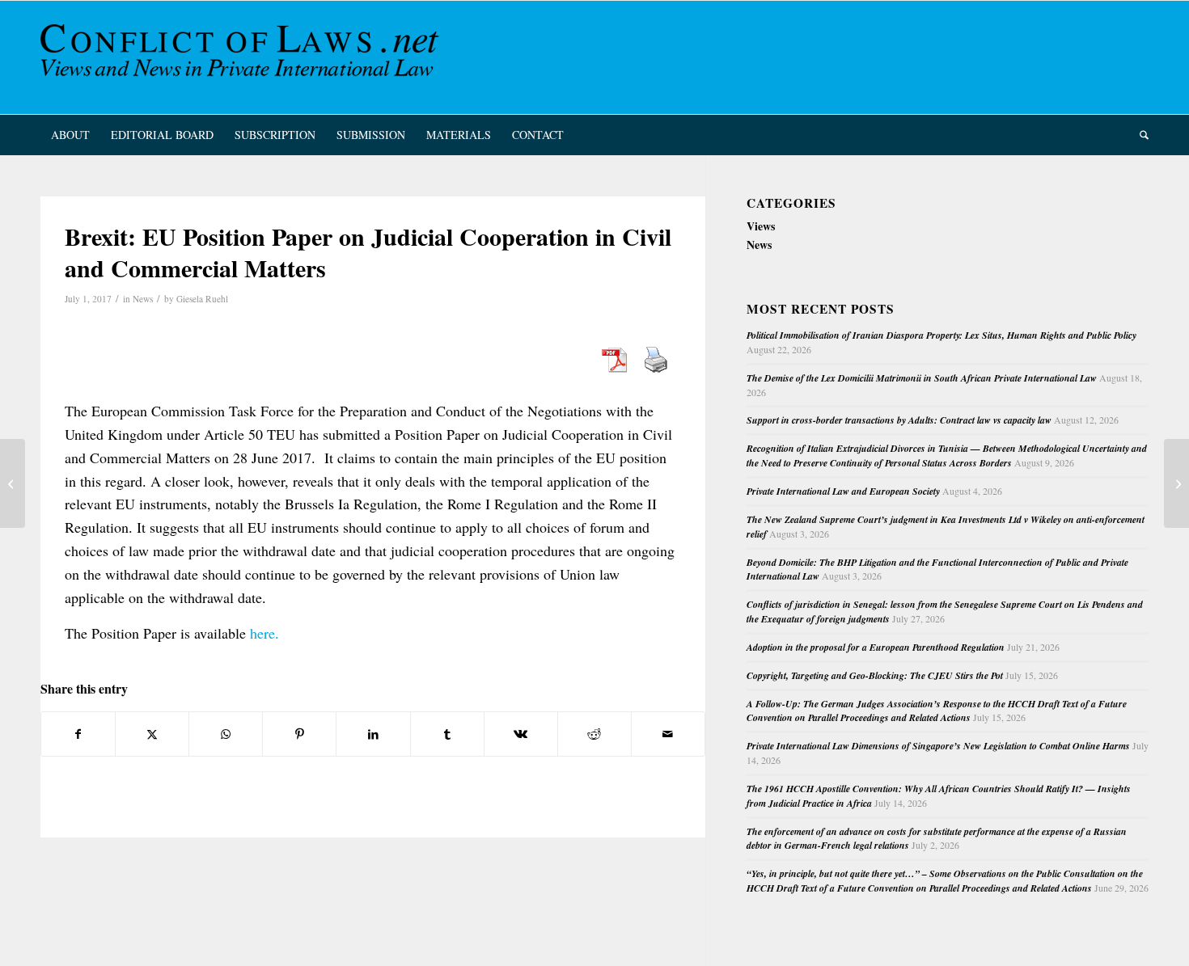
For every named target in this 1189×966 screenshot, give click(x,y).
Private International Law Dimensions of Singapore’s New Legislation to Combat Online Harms (938, 746)
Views (761, 225)
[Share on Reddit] (594, 734)
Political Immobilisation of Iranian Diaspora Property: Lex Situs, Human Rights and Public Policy (941, 335)
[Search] (1139, 135)
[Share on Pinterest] (299, 734)
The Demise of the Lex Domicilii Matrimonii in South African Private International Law (922, 378)
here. (264, 633)
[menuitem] (70, 135)
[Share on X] (152, 734)
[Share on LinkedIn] (372, 734)
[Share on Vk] (520, 734)
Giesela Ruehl (202, 299)
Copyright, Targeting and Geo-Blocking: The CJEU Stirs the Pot (875, 675)
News (143, 299)
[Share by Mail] (668, 734)
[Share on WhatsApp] (225, 734)
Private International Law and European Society (843, 491)
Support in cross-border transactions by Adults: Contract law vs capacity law (899, 420)
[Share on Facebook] (78, 734)
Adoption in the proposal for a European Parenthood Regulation (876, 647)
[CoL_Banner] (242, 57)
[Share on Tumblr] (447, 734)
